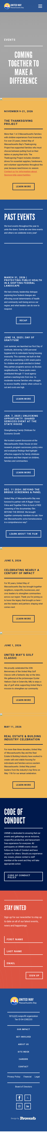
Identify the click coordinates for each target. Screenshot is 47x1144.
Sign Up (34, 975)
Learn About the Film (23, 534)
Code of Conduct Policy (19, 876)
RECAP (23, 320)
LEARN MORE (23, 186)
